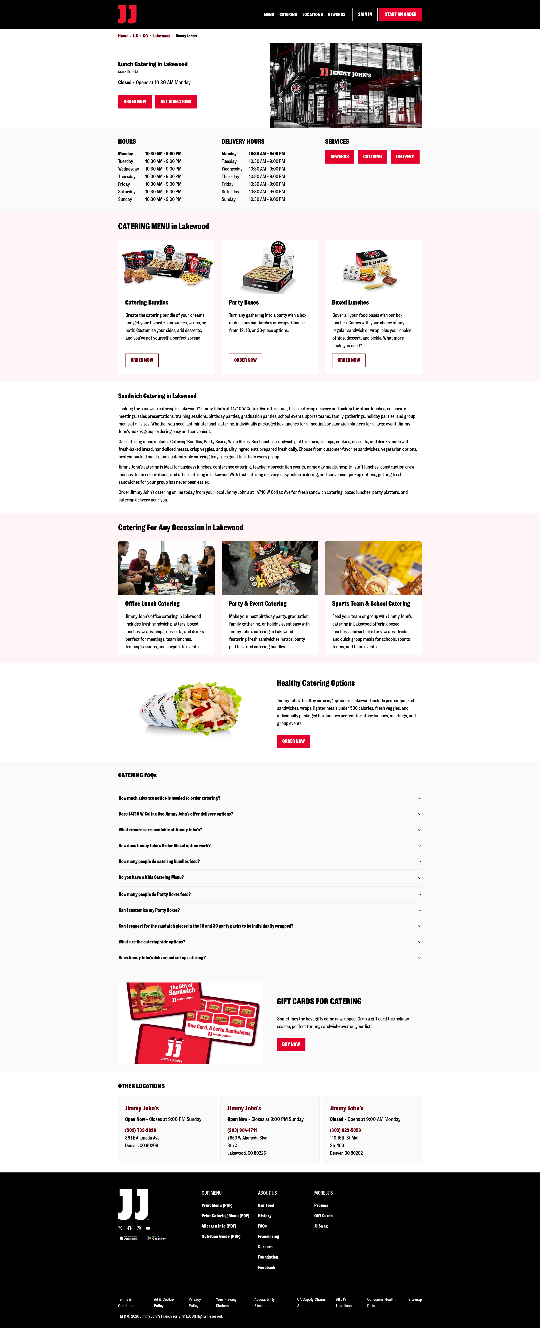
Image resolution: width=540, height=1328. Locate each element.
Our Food (266, 1205)
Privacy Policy (195, 1302)
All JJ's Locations (344, 1302)
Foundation (268, 1257)
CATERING (288, 14)
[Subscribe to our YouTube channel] (148, 1228)
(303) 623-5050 (345, 1130)
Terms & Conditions (126, 1302)
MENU (269, 14)
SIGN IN (365, 14)
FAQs (262, 1226)
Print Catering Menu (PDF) (226, 1215)
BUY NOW (291, 1044)
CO (145, 36)
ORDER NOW (142, 360)
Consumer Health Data (381, 1302)
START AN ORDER (400, 14)
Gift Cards (323, 1215)
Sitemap (415, 1299)
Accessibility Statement (264, 1302)
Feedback (266, 1267)
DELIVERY (405, 156)
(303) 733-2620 (140, 1130)
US (135, 36)
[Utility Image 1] (128, 1238)
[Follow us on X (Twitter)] (120, 1228)
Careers (265, 1246)
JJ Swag (321, 1226)
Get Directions (176, 101)
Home (123, 36)
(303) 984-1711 (242, 1130)
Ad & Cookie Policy (164, 1302)
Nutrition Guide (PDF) (221, 1236)
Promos (321, 1205)
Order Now (135, 101)
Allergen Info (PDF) (219, 1226)
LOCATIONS (312, 14)
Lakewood (161, 36)
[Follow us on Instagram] (139, 1228)
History (264, 1215)
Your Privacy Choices (226, 1302)
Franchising (268, 1236)
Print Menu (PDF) (217, 1205)
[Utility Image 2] (156, 1238)
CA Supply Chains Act (311, 1302)
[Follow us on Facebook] (129, 1228)
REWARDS (337, 14)
